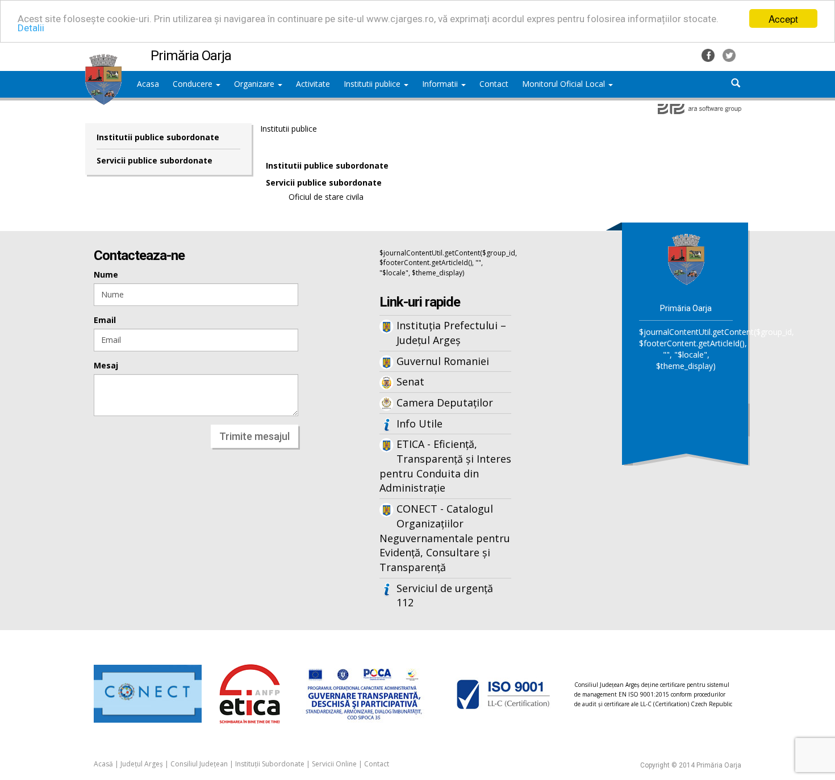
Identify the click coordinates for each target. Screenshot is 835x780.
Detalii (31, 28)
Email (105, 319)
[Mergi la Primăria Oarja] (686, 258)
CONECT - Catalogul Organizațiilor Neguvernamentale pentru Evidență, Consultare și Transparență (444, 538)
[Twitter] (729, 54)
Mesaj (106, 365)
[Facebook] (709, 54)
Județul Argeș (141, 764)
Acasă (103, 764)
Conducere (194, 83)
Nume (106, 274)
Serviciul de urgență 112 (444, 595)
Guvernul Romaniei (442, 361)
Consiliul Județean (199, 764)
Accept (783, 18)
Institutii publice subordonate (158, 137)
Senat (410, 381)
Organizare (255, 83)
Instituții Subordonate (269, 764)
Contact (376, 764)
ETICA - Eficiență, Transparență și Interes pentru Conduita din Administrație (445, 465)
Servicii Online (334, 764)
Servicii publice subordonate (154, 160)
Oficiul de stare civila (326, 196)
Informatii (441, 83)
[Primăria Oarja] (103, 59)
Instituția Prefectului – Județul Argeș (451, 332)
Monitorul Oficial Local (564, 83)
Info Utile (419, 423)
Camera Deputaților (444, 402)
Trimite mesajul (254, 436)
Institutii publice (373, 83)
